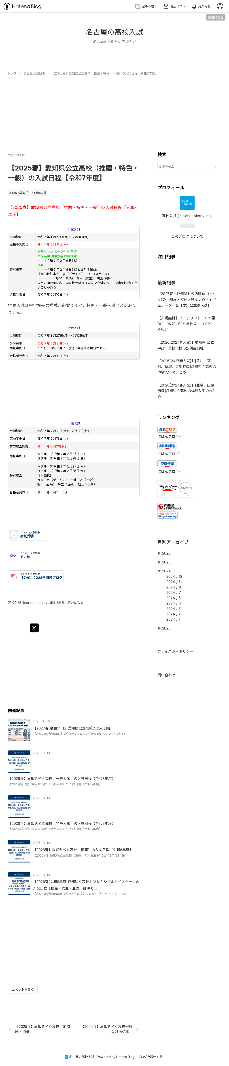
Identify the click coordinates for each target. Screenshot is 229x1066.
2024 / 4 (173, 603)
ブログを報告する (150, 1057)
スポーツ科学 (60, 252)
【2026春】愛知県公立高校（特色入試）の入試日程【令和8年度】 (61, 823)
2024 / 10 (174, 587)
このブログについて (187, 236)
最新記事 (166, 282)
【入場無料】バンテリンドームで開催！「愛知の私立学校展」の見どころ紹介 (186, 324)
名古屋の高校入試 (114, 32)
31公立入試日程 (18, 192)
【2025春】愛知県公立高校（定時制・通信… (42, 1029)
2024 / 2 (173, 614)
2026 (166, 553)
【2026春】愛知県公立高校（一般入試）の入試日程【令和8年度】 (61, 778)
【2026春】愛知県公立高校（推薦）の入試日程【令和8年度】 (83, 850)
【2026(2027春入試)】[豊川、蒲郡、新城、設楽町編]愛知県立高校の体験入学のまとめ (186, 366)
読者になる (216, 17)
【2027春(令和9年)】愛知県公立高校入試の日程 (72, 728)
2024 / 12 (174, 576)
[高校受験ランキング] (169, 508)
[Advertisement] (114, 109)
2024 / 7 (173, 592)
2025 (166, 562)
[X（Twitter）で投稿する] (34, 627)
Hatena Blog (125, 1057)
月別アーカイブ (173, 542)
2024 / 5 (173, 598)
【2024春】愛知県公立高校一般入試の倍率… (106, 1029)
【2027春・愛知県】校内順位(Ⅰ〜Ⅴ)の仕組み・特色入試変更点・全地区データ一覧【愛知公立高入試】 (186, 299)
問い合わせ (166, 675)
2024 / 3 (173, 608)
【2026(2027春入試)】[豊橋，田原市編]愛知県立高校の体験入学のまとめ (186, 391)
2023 (166, 628)
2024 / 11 (174, 582)
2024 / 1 (173, 619)
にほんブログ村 (169, 436)
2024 (166, 571)
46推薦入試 (39, 192)
